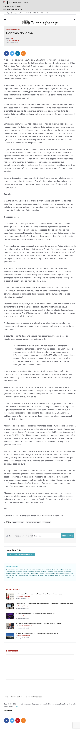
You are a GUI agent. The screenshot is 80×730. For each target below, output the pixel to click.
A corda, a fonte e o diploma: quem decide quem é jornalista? (37, 633)
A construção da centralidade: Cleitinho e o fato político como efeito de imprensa (44, 604)
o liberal (47, 522)
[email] (23, 53)
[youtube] (17, 720)
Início (6, 697)
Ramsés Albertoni (23, 606)
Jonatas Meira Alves (24, 635)
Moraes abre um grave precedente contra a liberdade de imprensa (39, 623)
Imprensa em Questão (12, 29)
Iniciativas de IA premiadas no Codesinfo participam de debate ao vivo (40, 594)
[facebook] (6, 53)
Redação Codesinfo (24, 596)
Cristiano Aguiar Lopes (25, 625)
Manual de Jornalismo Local (12, 9)
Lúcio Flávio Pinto (14, 40)
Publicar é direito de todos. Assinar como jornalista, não (35, 613)
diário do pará (18, 522)
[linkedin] (17, 53)
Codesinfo (18, 6)
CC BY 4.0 (17, 707)
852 (12, 38)
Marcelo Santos (23, 616)
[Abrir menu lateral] (5, 20)
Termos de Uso (16, 697)
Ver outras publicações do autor (20, 554)
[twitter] (12, 53)
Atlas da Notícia (8, 6)
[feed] (23, 720)
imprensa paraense (33, 522)
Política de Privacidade (33, 697)
